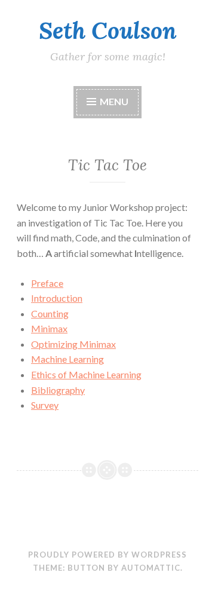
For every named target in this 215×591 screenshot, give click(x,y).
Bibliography (58, 390)
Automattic (150, 567)
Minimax (49, 328)
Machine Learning (67, 359)
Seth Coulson (108, 30)
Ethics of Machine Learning (86, 374)
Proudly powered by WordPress (107, 554)
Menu (114, 101)
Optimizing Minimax (73, 344)
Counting (50, 313)
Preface (47, 283)
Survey (45, 405)
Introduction (56, 298)
